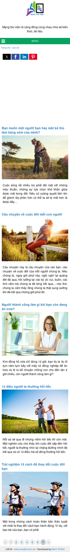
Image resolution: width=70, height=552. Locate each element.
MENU (35, 41)
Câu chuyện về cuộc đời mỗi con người (32, 214)
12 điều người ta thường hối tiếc (26, 386)
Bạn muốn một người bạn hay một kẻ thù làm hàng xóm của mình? (33, 130)
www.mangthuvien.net (25, 549)
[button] (7, 57)
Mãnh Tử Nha (58, 549)
